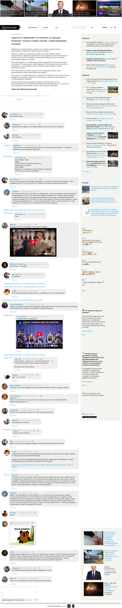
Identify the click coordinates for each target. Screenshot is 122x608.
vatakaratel (16, 124)
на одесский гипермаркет (96, 137)
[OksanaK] (7, 475)
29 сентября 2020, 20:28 (32, 304)
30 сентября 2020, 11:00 (27, 475)
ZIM (11, 441)
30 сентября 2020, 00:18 (21, 441)
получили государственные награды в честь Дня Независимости (102, 107)
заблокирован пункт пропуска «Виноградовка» (100, 66)
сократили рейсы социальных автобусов (99, 114)
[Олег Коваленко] (5, 399)
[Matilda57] (7, 138)
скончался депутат (110, 59)
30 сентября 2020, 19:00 (27, 375)
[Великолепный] (5, 389)
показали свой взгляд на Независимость (97, 90)
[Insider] (7, 294)
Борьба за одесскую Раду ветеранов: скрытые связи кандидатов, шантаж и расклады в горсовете (35, 14)
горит (88, 163)
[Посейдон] (7, 195)
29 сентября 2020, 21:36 (35, 317)
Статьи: (85, 182)
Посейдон (15, 191)
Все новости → (87, 171)
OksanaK (15, 475)
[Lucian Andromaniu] (5, 308)
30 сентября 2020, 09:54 (28, 431)
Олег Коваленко (15, 396)
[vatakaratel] (7, 128)
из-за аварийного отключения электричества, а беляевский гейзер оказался (102, 44)
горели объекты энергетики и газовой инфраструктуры (96, 155)
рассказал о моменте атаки (94, 136)
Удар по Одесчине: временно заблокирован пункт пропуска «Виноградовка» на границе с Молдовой (84, 14)
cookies (63, 606)
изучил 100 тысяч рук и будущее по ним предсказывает (101, 127)
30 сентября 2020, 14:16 (23, 552)
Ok (69, 606)
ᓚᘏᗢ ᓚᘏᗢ (17, 359)
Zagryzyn (15, 375)
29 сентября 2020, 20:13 (25, 225)
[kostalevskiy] (5, 414)
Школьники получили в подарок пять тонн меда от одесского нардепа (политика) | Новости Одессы (42, 466)
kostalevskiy (14, 410)
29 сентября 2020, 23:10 (27, 420)
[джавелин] (7, 145)
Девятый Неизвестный (18, 264)
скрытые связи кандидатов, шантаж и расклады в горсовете (100, 53)
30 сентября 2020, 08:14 (28, 191)
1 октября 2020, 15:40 (34, 214)
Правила (29, 600)
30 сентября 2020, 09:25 (22, 523)
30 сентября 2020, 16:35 (29, 568)
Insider (14, 291)
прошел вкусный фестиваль (109, 81)
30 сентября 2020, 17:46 (25, 578)
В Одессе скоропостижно (95, 59)
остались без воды (109, 42)
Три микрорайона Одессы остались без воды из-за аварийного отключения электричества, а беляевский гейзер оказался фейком (12, 13)
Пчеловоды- (19, 158)
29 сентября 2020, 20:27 (32, 274)
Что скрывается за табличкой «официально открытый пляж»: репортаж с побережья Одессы (105, 188)
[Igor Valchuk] (5, 118)
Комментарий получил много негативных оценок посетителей (24, 210)
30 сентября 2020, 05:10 (25, 291)
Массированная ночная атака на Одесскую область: (97, 152)
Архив (45, 27)
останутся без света (100, 99)
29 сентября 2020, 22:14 (30, 396)
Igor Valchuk (14, 114)
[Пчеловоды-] (8, 156)
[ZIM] (5, 445)
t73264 (12, 552)
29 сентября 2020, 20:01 (30, 114)
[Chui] (5, 526)
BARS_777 (13, 225)
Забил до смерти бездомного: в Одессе (99, 143)
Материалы (32, 27)
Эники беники (21, 317)
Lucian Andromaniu (16, 304)
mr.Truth (13, 512)
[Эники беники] (9, 315)
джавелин (16, 145)
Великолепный (15, 385)
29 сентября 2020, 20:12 (29, 124)
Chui (11, 523)
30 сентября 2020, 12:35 (29, 145)
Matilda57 (15, 135)
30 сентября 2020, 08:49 (24, 512)
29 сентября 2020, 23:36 (30, 359)
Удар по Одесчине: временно (96, 65)
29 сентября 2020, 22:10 (29, 385)
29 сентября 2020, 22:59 (27, 410)
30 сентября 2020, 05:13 (25, 452)
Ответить (13, 120)
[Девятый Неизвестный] (5, 268)
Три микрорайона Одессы (94, 42)
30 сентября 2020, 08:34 (26, 493)
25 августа (85, 38)
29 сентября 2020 (15, 34)
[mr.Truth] (5, 516)
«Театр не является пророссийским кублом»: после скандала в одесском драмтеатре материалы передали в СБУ (104, 200)
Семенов (16, 431)
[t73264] (5, 556)
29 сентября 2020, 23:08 (27, 135)
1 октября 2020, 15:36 (34, 158)
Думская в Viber (89, 414)
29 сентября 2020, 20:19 (35, 264)
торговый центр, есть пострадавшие (96, 165)
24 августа (85, 75)
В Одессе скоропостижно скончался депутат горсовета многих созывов (59, 15)
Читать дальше (87, 331)
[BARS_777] (5, 228)
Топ (56, 27)
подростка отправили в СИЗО (96, 145)
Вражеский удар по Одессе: (95, 161)
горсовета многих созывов (95, 60)
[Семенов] (7, 429)
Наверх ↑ (19, 99)
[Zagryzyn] (7, 378)
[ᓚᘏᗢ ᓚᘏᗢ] (8, 358)
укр (92, 27)
